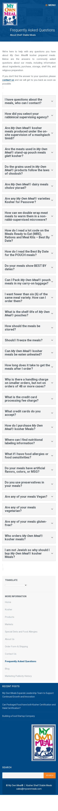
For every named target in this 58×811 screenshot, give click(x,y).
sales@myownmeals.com (29, 789)
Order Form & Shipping (16, 646)
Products (9, 617)
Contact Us (10, 653)
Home (8, 602)
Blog (7, 668)
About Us (9, 639)
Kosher (8, 609)
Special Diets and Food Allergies (21, 631)
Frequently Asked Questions (20, 661)
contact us (8, 80)
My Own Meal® (15, 785)
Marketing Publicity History (18, 676)
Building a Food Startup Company (18, 716)
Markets (9, 624)
